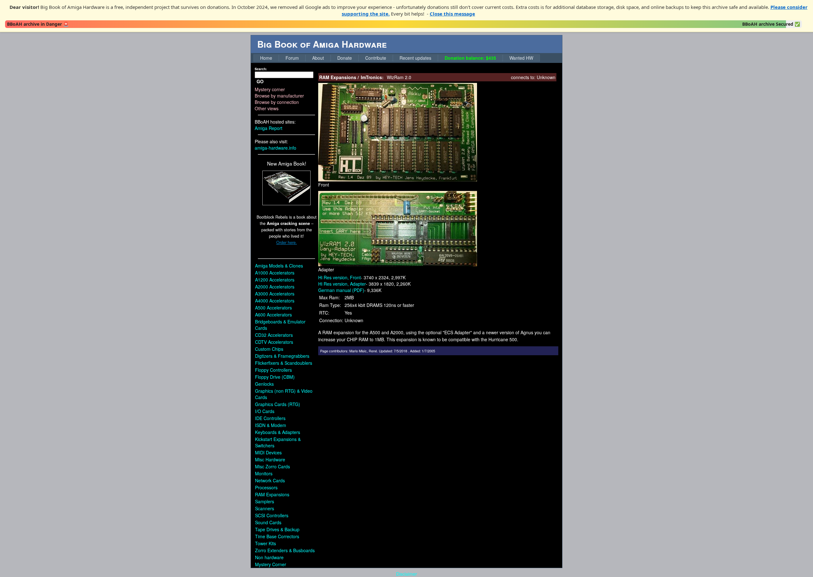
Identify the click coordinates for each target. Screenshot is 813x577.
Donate (344, 58)
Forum (292, 58)
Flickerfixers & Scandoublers (283, 363)
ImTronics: (372, 77)
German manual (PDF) (341, 290)
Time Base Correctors (277, 536)
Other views (267, 108)
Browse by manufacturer (279, 95)
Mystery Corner (270, 564)
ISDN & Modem (270, 425)
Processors (266, 487)
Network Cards (270, 480)
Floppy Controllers (273, 370)
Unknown (546, 77)
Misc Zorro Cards (272, 466)
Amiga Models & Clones (279, 265)
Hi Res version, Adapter (342, 284)
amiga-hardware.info (275, 148)
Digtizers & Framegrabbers (282, 356)
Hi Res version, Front (339, 277)
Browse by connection (277, 102)
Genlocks (264, 384)
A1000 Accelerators (274, 272)
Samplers (264, 501)
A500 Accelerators (273, 307)
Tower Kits (265, 543)
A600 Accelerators (273, 314)
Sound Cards (268, 522)
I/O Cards (264, 411)
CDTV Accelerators (274, 342)
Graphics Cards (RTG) (277, 404)
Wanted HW (521, 58)
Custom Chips (269, 349)
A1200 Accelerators (274, 279)
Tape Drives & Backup (277, 529)
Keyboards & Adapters (277, 432)
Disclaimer (406, 574)
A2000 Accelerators (274, 286)
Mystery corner (270, 89)
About (318, 58)
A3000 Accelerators (274, 293)
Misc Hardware (270, 459)
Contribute (375, 58)
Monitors (263, 473)
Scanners (264, 508)
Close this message (452, 13)
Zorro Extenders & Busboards (285, 550)
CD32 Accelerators (274, 335)
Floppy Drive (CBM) (275, 377)
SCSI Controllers (271, 515)
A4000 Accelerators (274, 300)
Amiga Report (268, 128)
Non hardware (269, 557)
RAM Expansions (272, 494)
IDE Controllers (270, 418)
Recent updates (415, 58)
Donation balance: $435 (470, 58)
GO (260, 81)
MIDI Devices (268, 452)
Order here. (286, 242)
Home (266, 58)
